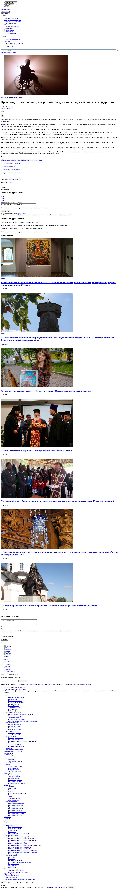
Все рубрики (8, 31)
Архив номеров (9, 671)
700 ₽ (2, 196)
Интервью (7, 817)
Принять (71, 887)
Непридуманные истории (12, 20)
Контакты (7, 664)
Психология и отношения (12, 21)
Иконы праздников (14, 726)
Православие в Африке (15, 805)
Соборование (12, 865)
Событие (20, 97)
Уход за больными (14, 776)
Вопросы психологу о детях (17, 746)
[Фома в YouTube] (7, 653)
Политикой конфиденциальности (60, 215)
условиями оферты (19, 213)
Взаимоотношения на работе (17, 783)
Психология (8, 773)
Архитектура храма (14, 733)
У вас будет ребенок (14, 744)
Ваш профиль (9, 4)
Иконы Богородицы (14, 724)
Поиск (7, 6)
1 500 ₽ (3, 198)
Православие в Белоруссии (17, 807)
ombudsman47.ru (15, 179)
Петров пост (12, 832)
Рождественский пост (15, 827)
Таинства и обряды (10, 855)
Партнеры (7, 669)
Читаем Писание (13, 706)
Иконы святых (13, 728)
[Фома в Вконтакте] (8, 646)
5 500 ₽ (3, 200)
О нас (6, 659)
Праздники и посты (10, 825)
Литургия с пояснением (16, 870)
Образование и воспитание (13, 751)
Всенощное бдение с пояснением (19, 872)
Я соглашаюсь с (14, 213)
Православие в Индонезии (16, 813)
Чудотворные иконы (14, 729)
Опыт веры (11, 759)
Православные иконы (11, 723)
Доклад (3, 124)
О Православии (13, 763)
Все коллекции (9, 46)
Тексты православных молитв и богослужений (19, 879)
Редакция (9, 182)
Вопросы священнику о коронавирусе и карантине (24, 845)
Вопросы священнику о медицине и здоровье (22, 852)
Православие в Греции (15, 808)
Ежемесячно (18, 204)
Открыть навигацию (10, 2)
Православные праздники (12, 712)
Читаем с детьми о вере (11, 45)
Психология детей (14, 739)
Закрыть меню (6, 11)
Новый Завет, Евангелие (16, 697)
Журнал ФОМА (6, 97)
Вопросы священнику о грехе (17, 843)
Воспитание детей (10, 736)
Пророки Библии (13, 704)
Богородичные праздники (16, 719)
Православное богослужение (13, 43)
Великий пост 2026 (14, 828)
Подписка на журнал (11, 33)
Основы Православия (11, 18)
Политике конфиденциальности (57, 887)
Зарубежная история (14, 771)
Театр (10, 796)
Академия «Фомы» (10, 23)
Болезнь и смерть (13, 775)
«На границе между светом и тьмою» (13, 173)
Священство (12, 867)
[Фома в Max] (6, 656)
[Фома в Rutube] (7, 654)
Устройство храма (14, 734)
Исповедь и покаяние (15, 860)
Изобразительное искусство (17, 793)
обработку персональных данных (28, 215)
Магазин (7, 661)
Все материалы (9, 30)
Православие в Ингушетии (17, 812)
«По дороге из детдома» (8, 166)
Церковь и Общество (11, 877)
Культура (7, 785)
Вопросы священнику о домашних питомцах (22, 842)
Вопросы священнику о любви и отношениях (23, 850)
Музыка (10, 791)
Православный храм (11, 731)
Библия (6, 696)
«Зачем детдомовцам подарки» (10, 169)
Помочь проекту (6, 211)
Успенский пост (13, 830)
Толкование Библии (14, 707)
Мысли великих (13, 800)
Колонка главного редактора (13, 749)
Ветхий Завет (12, 699)
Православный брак (14, 781)
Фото (6, 820)
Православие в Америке (16, 803)
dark (5, 108)
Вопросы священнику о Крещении (19, 849)
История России (13, 770)
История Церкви (13, 768)
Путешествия (8, 753)
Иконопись (11, 790)
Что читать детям (13, 743)
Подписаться (23, 681)
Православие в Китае (15, 815)
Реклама (7, 663)
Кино (10, 795)
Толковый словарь (14, 798)
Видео (6, 822)
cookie (22, 691)
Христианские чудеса (15, 761)
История (7, 764)
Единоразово (7, 204)
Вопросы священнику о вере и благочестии (22, 837)
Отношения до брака (15, 780)
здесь (46, 208)
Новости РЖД (9, 755)
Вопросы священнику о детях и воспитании (22, 741)
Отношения (8, 748)
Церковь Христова (10, 874)
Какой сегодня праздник (12, 40)
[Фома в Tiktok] (7, 651)
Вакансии (7, 668)
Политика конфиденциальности (14, 687)
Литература (12, 788)
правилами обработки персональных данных (43, 684)
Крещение (11, 857)
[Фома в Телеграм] (8, 649)
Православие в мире (11, 802)
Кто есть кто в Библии (15, 701)
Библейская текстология (16, 702)
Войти (14, 52)
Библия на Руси (13, 709)
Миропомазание (13, 864)
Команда (7, 666)
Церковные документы (11, 875)
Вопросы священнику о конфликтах (19, 847)
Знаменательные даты (15, 766)
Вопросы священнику (11, 26)
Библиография (13, 711)
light (2, 108)
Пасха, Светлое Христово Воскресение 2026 (22, 714)
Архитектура (12, 786)
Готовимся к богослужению (13, 869)
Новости (7, 25)
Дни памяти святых (14, 717)
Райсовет (7, 41)
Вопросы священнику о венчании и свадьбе (22, 838)
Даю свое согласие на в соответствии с (37, 215)
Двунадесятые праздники (16, 716)
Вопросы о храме (13, 854)
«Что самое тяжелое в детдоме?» (11, 163)
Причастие (11, 859)
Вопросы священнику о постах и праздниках (22, 721)
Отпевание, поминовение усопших (19, 862)
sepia (8, 108)
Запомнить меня (8, 636)
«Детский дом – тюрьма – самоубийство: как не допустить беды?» (22, 160)
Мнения (7, 818)
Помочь (7, 9)
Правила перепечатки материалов (15, 689)
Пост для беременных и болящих (18, 833)
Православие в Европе (15, 810)
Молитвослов (8, 28)
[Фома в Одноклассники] (10, 648)
